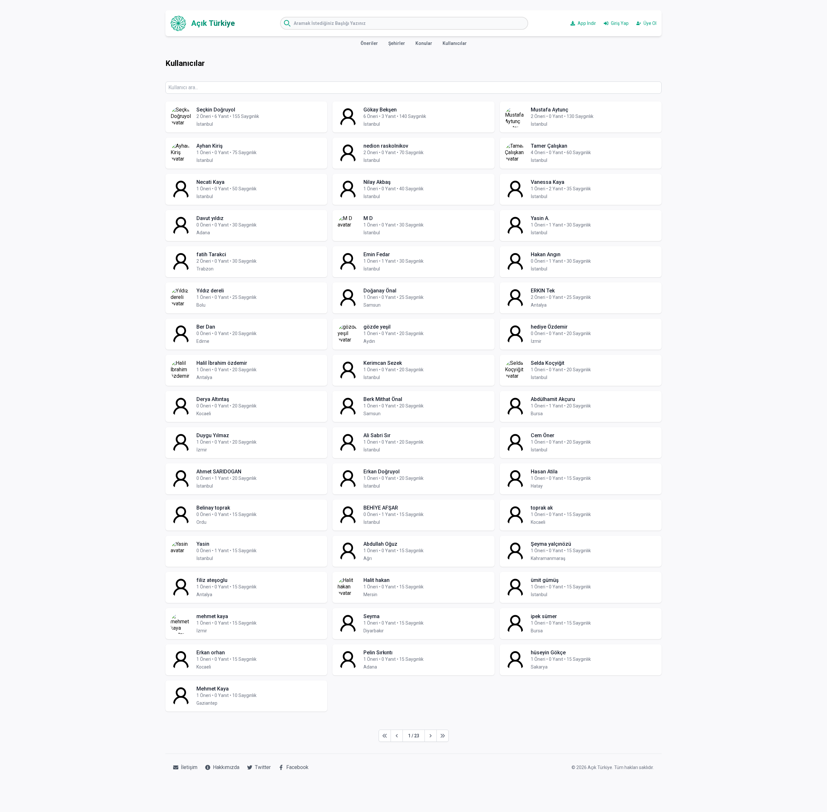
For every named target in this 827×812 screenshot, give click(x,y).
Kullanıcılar (455, 43)
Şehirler (396, 43)
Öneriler (369, 43)
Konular (423, 43)
